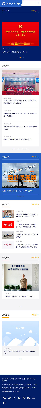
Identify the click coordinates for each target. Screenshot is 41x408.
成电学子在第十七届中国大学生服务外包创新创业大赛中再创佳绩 (20, 115)
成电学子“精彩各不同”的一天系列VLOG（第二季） (18, 191)
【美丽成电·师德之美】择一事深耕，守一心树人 (19, 296)
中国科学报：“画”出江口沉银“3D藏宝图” (27, 235)
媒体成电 (5, 204)
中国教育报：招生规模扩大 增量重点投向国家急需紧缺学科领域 (27, 246)
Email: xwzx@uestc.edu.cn (10, 391)
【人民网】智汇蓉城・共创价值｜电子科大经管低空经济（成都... (27, 225)
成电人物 (5, 257)
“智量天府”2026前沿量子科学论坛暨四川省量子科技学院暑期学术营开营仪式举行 (20, 102)
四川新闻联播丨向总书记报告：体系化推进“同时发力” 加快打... (27, 215)
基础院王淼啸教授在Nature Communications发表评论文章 (20, 127)
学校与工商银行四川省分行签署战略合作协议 (18, 139)
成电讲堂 (5, 315)
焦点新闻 (5, 10)
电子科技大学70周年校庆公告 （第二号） (15, 52)
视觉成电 (5, 157)
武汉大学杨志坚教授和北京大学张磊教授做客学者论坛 (20, 352)
